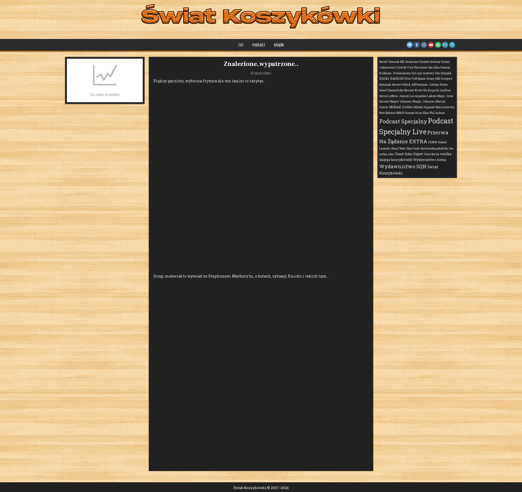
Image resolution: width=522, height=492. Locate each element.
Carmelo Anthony (429, 62)
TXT (241, 45)
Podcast (258, 45)
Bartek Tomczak (389, 62)
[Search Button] (452, 45)
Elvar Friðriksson (415, 78)
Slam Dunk (413, 148)
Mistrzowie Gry (445, 107)
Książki (279, 45)
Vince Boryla (431, 154)
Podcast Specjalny (403, 121)
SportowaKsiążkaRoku (434, 148)
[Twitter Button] (410, 45)
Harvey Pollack (401, 84)
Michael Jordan (401, 107)
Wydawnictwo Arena (429, 159)
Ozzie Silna (422, 113)
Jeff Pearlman (419, 84)
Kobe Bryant (405, 90)
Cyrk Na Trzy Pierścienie (412, 67)
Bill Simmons (409, 62)
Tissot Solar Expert (408, 154)
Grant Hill (433, 78)
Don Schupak (443, 73)
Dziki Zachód (391, 78)
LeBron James (399, 96)
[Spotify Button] (438, 45)
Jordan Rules (438, 84)
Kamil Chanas (387, 90)
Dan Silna (434, 67)
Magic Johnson (423, 101)
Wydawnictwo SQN (403, 166)
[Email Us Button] (445, 45)
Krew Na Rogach (427, 90)
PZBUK (432, 142)
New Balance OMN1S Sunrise (396, 113)
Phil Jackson (437, 113)
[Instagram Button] (424, 45)
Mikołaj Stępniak (424, 107)
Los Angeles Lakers (423, 96)
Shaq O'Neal (398, 148)
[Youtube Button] (431, 45)
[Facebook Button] (417, 45)
